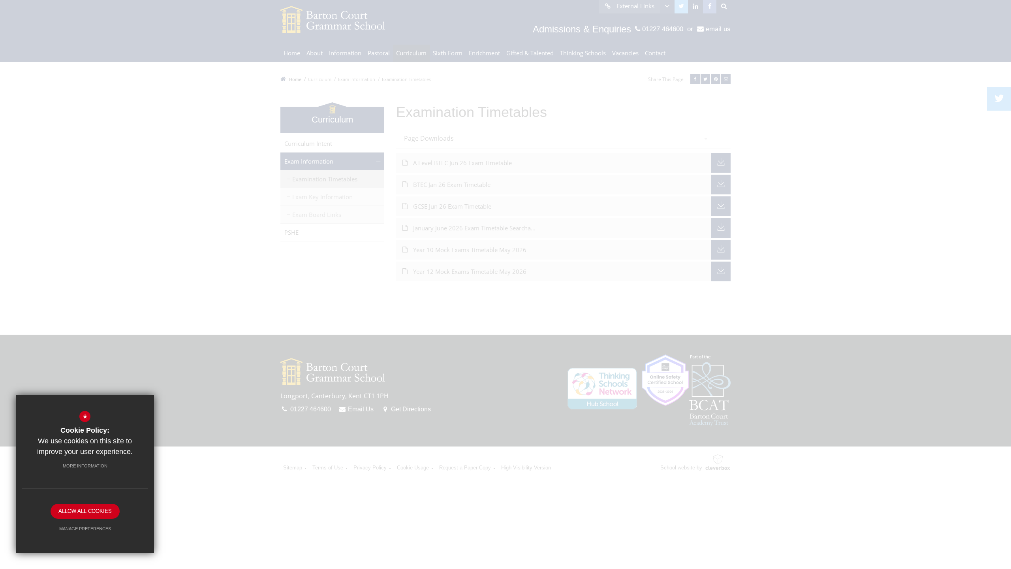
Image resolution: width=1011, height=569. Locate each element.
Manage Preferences (85, 528)
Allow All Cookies (85, 511)
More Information (85, 465)
